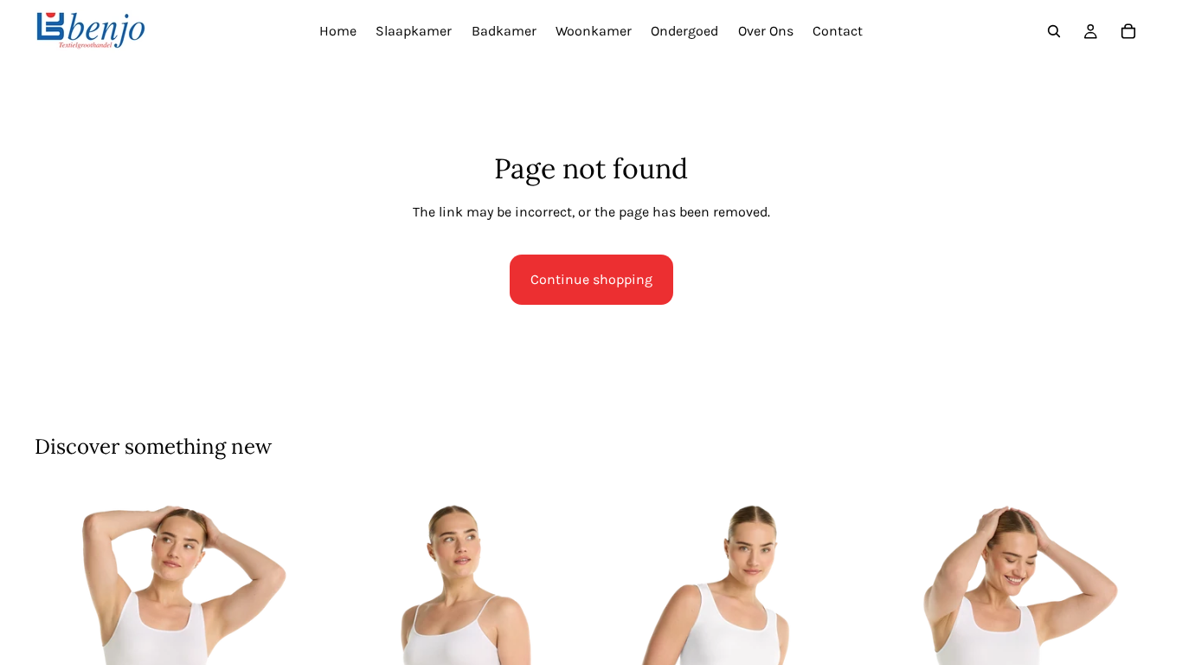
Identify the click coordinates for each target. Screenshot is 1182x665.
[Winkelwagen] (1128, 31)
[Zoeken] (1054, 31)
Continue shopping (591, 279)
